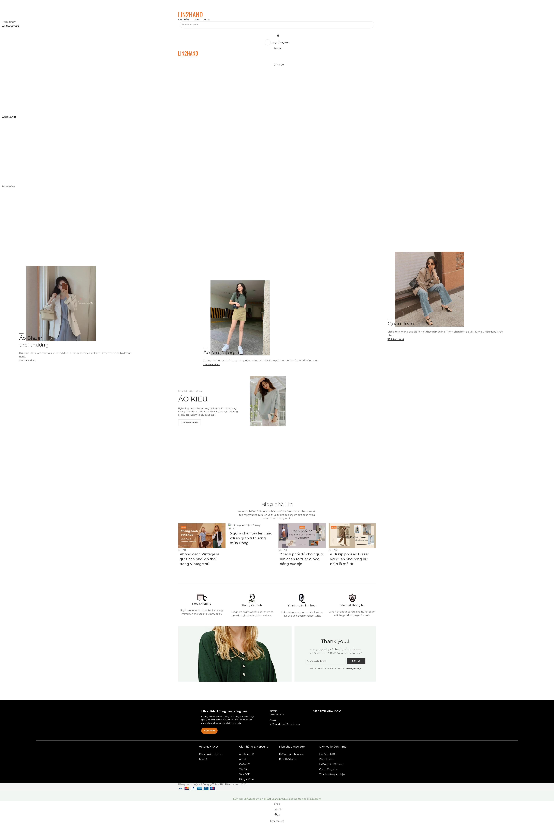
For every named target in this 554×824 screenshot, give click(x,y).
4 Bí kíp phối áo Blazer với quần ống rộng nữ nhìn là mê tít (349, 559)
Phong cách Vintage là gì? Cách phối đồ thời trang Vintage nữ (199, 559)
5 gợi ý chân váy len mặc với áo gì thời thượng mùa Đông (251, 538)
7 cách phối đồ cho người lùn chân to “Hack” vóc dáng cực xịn (302, 559)
